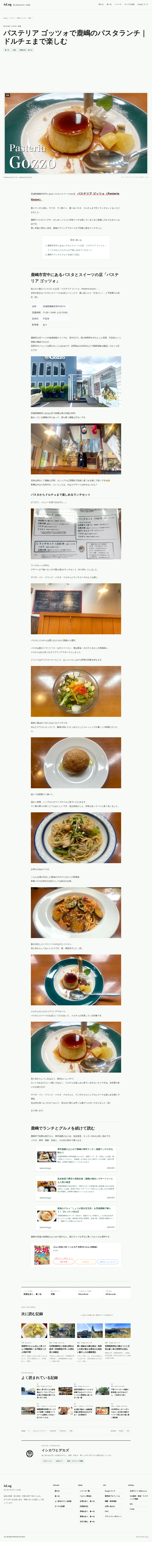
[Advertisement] (76, 69)
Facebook (53, 1431)
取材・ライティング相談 (75, 1461)
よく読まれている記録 (63, 1501)
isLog (5, 18)
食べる (109, 4)
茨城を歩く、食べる (26, 50)
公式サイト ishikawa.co (138, 1491)
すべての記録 (129, 4)
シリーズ (118, 4)
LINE (70, 1431)
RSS (128, 1431)
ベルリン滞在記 (85, 1496)
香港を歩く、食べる (87, 1516)
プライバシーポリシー (113, 1516)
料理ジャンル (21, 18)
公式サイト (59, 1461)
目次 (72, 239)
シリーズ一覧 (85, 1491)
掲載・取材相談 (110, 1501)
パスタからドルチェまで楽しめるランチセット (71, 250)
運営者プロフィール (112, 1496)
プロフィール (47, 1461)
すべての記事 (60, 1506)
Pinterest (63, 1431)
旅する (101, 4)
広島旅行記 (84, 1506)
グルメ (12, 18)
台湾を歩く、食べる (87, 1501)
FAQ (106, 1511)
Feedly (121, 1431)
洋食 (29, 18)
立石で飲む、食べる (87, 1521)
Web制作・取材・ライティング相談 (139, 1497)
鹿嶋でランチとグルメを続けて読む (64, 254)
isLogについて (143, 4)
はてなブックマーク (39, 1431)
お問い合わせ (110, 1506)
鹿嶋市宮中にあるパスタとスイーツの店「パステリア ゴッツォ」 (77, 245)
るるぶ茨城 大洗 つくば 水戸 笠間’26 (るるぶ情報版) (75, 1247)
